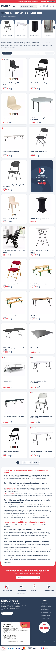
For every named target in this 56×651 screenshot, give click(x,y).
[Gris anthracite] (15, 79)
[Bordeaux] (17, 79)
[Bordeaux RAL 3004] (15, 447)
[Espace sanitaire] (48, 26)
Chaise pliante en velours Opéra (11, 284)
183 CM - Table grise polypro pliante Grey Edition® (14, 348)
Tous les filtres (6, 53)
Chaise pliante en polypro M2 (38, 151)
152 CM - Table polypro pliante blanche (41, 451)
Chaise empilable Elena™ (10, 219)
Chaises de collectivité (7, 35)
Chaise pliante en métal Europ (11, 451)
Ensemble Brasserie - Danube (11, 316)
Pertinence (49, 53)
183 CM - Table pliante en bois (38, 316)
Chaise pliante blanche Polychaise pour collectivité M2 (41, 416)
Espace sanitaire (48, 35)
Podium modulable (8, 381)
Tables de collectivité (21, 35)
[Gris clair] (13, 79)
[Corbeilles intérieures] (35, 26)
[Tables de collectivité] (21, 26)
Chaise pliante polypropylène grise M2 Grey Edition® (13, 185)
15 (30, 462)
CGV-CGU (46, 641)
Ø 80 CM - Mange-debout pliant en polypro (39, 251)
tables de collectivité (9, 493)
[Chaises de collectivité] (7, 26)
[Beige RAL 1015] (10, 447)
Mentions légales (40, 641)
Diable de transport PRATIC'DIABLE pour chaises (14, 251)
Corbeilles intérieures (34, 35)
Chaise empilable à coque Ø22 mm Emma (12, 83)
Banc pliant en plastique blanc (11, 151)
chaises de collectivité (10, 488)
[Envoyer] (38, 577)
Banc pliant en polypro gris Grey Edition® (14, 416)
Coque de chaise (7, 118)
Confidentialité (52, 641)
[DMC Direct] (9, 6)
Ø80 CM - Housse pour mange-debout (40, 219)
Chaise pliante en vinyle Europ (38, 83)
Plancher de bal (34, 348)
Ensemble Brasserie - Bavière (38, 284)
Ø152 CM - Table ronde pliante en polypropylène (39, 118)
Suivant (35, 462)
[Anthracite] (15, 215)
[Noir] (17, 447)
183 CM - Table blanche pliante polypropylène (39, 381)
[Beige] (10, 79)
